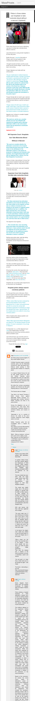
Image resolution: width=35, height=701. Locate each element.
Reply (12, 444)
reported (18, 57)
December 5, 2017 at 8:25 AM (21, 355)
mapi (26, 344)
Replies (14, 447)
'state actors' (15, 271)
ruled (7, 330)
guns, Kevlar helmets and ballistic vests (16, 275)
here (16, 279)
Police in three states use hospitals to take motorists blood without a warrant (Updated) (18, 17)
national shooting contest (15, 273)
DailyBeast (20, 190)
